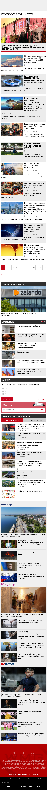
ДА (6, 388)
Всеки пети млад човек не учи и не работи (32, 146)
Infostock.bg (5, 783)
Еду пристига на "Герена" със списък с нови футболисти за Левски (21, 695)
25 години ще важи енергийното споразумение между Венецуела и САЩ (30, 543)
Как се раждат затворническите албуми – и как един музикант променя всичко (30, 635)
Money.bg (13, 779)
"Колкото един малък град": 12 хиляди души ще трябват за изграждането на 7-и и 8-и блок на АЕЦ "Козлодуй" (30, 426)
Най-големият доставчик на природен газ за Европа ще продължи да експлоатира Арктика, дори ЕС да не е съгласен (34, 104)
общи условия (10, 786)
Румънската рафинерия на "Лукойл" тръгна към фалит (30, 453)
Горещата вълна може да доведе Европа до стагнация (34, 126)
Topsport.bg (31, 779)
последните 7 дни (12, 420)
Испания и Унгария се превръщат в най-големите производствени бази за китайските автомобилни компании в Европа (30, 444)
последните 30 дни (35, 420)
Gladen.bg (41, 779)
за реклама (22, 786)
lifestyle (8, 322)
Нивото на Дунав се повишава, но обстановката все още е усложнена (23, 535)
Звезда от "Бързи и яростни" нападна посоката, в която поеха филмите (30, 335)
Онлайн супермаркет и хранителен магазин (29, 492)
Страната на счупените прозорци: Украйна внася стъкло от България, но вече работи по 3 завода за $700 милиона (31, 464)
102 (40, 268)
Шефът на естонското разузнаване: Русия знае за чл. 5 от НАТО (31, 576)
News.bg (3, 779)
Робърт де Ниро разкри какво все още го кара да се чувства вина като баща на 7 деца (31, 645)
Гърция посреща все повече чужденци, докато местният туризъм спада (22, 615)
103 (44, 268)
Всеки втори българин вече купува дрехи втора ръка (35, 185)
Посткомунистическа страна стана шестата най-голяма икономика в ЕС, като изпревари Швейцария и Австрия (35, 208)
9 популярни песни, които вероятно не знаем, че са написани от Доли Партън (31, 361)
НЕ (6, 391)
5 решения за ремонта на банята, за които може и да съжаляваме (29, 327)
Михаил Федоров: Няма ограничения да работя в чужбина (29, 565)
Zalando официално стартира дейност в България (19, 314)
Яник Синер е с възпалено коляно (29, 712)
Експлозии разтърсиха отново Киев (31, 553)
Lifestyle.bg (21, 779)
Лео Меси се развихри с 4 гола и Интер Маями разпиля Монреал (31, 724)
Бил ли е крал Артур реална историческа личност (30, 621)
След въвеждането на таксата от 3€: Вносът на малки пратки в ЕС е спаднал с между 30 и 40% (23, 47)
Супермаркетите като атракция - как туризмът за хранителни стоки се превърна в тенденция (30, 345)
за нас (30, 786)
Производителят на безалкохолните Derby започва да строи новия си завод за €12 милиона (31, 474)
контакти (39, 786)
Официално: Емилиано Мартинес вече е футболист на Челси (31, 702)
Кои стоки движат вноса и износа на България (33, 165)
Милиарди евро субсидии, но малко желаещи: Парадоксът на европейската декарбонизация (34, 249)
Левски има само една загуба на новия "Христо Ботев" (30, 735)
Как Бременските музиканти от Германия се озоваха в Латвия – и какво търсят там (29, 371)
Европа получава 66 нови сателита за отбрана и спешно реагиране (33, 228)
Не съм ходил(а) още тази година (16, 394)
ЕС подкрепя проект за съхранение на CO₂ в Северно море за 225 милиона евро (35, 59)
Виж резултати (39, 399)
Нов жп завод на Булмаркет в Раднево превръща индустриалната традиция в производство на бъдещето (31, 482)
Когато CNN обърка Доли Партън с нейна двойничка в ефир (30, 656)
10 (34, 268)
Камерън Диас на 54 (24, 352)
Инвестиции (5, 318)
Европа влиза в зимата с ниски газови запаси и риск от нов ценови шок (34, 79)
